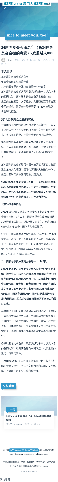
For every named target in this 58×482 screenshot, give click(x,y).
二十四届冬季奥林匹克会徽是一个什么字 (23, 86)
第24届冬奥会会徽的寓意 (14, 76)
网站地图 (5, 479)
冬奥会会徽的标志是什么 (14, 81)
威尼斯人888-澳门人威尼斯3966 (26, 4)
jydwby (9, 60)
